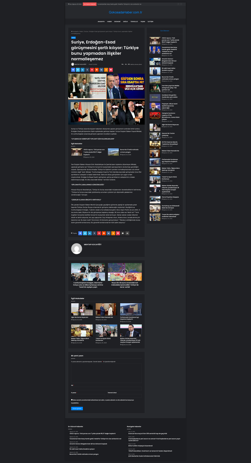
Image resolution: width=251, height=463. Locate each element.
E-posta (74, 392)
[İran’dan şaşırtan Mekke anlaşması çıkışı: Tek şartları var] (155, 88)
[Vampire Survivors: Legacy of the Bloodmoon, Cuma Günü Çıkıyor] (155, 116)
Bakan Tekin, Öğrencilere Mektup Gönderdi (80, 339)
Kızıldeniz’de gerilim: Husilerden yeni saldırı (170, 96)
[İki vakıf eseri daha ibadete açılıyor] (155, 71)
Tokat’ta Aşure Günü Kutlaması (103, 339)
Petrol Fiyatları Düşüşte (170, 197)
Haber (109, 21)
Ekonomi (117, 21)
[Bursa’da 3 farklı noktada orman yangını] (113, 152)
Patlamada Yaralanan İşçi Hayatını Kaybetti (129, 318)
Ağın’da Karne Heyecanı (79, 317)
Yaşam (143, 21)
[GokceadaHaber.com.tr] (125, 12)
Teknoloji (134, 21)
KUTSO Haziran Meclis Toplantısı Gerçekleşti (170, 143)
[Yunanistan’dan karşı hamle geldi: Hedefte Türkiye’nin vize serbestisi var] (155, 50)
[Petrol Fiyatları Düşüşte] (155, 199)
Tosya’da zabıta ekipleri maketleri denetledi (170, 215)
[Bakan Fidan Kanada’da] (106, 309)
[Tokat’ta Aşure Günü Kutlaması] (106, 330)
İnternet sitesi (112, 392)
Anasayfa (101, 21)
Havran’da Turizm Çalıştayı (168, 134)
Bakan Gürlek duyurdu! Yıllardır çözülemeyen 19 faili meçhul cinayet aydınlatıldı (130, 340)
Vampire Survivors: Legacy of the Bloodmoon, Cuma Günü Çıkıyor (170, 116)
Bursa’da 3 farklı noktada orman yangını (170, 78)
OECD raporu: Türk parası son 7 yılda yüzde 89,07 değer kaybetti (94, 152)
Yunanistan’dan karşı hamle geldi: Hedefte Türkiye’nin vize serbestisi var (169, 50)
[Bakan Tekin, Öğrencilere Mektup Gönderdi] (82, 330)
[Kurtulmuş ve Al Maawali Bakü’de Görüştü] (155, 208)
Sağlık (125, 21)
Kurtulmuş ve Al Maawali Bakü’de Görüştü (170, 207)
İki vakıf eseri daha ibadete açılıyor (168, 69)
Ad (72, 385)
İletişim (150, 21)
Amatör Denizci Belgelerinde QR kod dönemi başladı (113, 4)
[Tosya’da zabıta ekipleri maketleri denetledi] (155, 217)
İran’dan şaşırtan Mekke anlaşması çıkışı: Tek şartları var (170, 88)
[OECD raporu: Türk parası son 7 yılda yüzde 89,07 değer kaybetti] (76, 152)
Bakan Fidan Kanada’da (104, 317)
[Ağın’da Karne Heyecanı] (82, 309)
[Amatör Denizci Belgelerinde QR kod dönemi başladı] (155, 61)
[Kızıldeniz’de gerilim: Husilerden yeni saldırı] (155, 97)
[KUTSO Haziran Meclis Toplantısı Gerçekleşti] (155, 144)
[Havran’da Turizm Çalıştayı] (155, 136)
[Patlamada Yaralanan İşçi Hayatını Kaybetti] (131, 309)
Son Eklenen (164, 31)
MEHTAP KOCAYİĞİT (80, 64)
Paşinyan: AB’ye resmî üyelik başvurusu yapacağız (169, 106)
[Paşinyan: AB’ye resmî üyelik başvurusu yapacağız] (155, 106)
